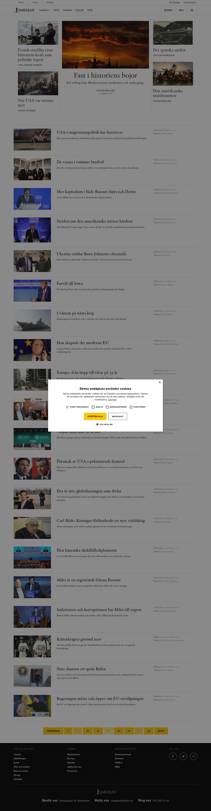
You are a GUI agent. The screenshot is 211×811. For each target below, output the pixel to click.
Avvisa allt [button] (117, 417)
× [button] (160, 382)
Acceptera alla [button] (95, 416)
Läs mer (112, 400)
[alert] (105, 405)
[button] (105, 424)
